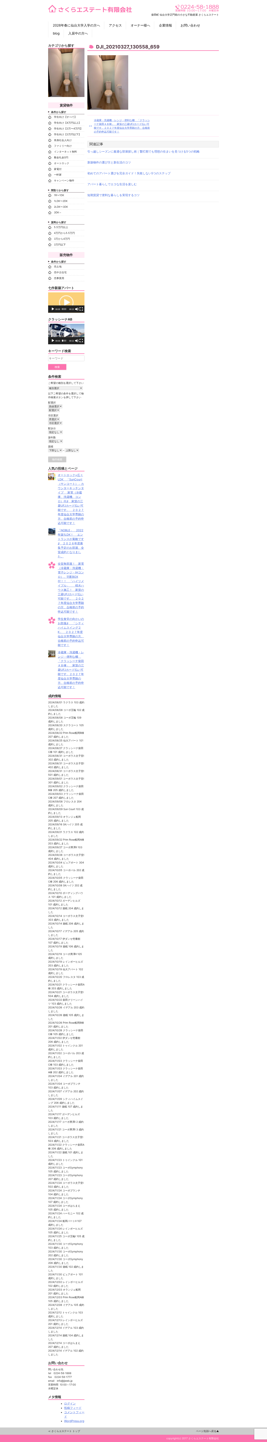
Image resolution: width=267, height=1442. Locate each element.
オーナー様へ (140, 25)
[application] (66, 302)
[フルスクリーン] (81, 309)
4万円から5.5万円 (64, 232)
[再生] (53, 309)
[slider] (64, 309)
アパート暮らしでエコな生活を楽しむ (112, 184)
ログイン (70, 1403)
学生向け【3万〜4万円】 (68, 128)
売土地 (58, 266)
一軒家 (58, 174)
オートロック (61, 163)
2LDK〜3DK (61, 206)
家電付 (58, 169)
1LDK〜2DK (61, 200)
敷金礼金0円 (61, 157)
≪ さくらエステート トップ (64, 1431)
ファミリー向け (63, 145)
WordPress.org (74, 1421)
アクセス (115, 25)
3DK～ (58, 212)
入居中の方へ (78, 33)
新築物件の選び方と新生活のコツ (109, 162)
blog (56, 33)
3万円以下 (60, 244)
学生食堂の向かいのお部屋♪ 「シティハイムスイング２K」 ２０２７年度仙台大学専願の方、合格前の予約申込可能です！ (71, 632)
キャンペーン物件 (64, 180)
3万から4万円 (62, 238)
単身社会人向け (63, 140)
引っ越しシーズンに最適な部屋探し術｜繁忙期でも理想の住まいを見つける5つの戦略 (143, 151)
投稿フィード (73, 1408)
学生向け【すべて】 (65, 116)
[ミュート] (77, 309)
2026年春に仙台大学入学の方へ (76, 25)
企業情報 (165, 25)
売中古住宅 (60, 272)
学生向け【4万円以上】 (67, 122)
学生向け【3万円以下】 (67, 134)
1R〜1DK (59, 195)
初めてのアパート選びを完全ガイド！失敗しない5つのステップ (129, 173)
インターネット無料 (65, 151)
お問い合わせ (190, 25)
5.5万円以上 (61, 227)
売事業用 (59, 278)
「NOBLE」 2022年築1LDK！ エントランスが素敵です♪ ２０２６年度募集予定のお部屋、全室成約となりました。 (71, 543)
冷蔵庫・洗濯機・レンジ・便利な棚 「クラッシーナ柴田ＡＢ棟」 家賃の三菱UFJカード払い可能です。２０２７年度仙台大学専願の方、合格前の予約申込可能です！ (122, 126)
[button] (66, 302)
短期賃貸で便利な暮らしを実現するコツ (113, 195)
